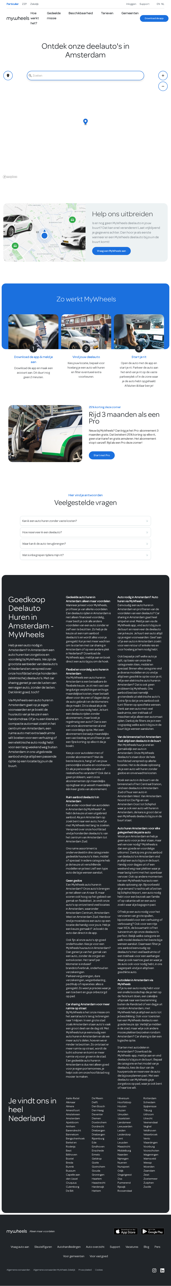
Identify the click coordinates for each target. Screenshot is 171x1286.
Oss (120, 1178)
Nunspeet (123, 1166)
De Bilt (69, 1190)
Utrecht (147, 1118)
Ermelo (96, 1154)
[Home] (18, 18)
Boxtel (70, 1158)
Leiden (122, 1130)
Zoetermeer (150, 1178)
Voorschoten (151, 1150)
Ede (94, 1142)
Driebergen (98, 1130)
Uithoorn (148, 1114)
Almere (70, 1106)
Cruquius (71, 1182)
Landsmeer (124, 1122)
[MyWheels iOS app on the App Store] (126, 1231)
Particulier (13, 4)
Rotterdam (149, 1098)
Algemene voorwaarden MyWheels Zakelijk (54, 1270)
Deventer (97, 1114)
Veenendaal (150, 1122)
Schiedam (149, 1102)
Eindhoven (98, 1146)
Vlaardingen (150, 1142)
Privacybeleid (85, 1270)
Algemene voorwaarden (18, 1270)
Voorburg (149, 1146)
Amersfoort (73, 1110)
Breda (69, 1162)
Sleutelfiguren (43, 1246)
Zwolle (147, 1186)
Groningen (98, 1174)
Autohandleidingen (69, 1246)
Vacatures (132, 1246)
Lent (120, 1138)
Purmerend (124, 1182)
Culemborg (72, 1186)
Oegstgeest (125, 1174)
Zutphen (148, 1182)
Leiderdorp (124, 1134)
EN (158, 4)
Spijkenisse (149, 1106)
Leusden (123, 1142)
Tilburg (147, 1110)
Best (68, 1150)
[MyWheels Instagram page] (154, 1270)
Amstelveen (73, 1114)
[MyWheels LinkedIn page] (162, 1270)
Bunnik (70, 1166)
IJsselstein (124, 1118)
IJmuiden (123, 1114)
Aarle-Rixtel (72, 1098)
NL (162, 4)
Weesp (147, 1162)
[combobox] (85, 75)
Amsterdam (73, 1118)
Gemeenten (130, 13)
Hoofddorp (124, 1102)
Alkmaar (70, 1102)
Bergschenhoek (75, 1138)
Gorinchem (98, 1166)
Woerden (148, 1166)
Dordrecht (98, 1126)
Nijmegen (123, 1158)
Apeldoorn (72, 1122)
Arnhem (70, 1126)
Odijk (120, 1170)
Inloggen (131, 4)
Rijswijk (121, 1186)
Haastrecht (98, 1182)
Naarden (123, 1154)
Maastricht (124, 1146)
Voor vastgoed (99, 1256)
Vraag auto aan (20, 1246)
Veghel (147, 1126)
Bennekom (72, 1134)
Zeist (146, 1174)
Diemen (96, 1118)
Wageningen (150, 1154)
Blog (146, 1246)
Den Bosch (98, 1106)
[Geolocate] (8, 75)
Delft (95, 1102)
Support (144, 4)
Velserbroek (150, 1134)
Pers (157, 1246)
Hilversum (123, 1098)
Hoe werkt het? (35, 18)
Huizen (122, 1110)
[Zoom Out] (163, 86)
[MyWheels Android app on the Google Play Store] (152, 1231)
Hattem (96, 1190)
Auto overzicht (95, 1246)
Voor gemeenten (73, 1256)
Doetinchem (99, 1122)
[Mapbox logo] (10, 177)
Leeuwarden (125, 1126)
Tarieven (107, 13)
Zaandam (149, 1170)
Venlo (146, 1138)
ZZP (24, 4)
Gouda (96, 1170)
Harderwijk (98, 1186)
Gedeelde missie (54, 15)
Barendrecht (73, 1130)
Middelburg (124, 1150)
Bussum (70, 1170)
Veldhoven (149, 1130)
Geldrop (97, 1158)
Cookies (99, 1270)
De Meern (97, 1098)
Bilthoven (71, 1154)
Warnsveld (149, 1158)
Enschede (98, 1150)
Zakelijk (34, 4)
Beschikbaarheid (81, 13)
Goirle (95, 1162)
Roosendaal (125, 1190)
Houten (122, 1106)
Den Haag (98, 1110)
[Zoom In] (163, 75)
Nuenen (122, 1162)
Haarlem (97, 1178)
